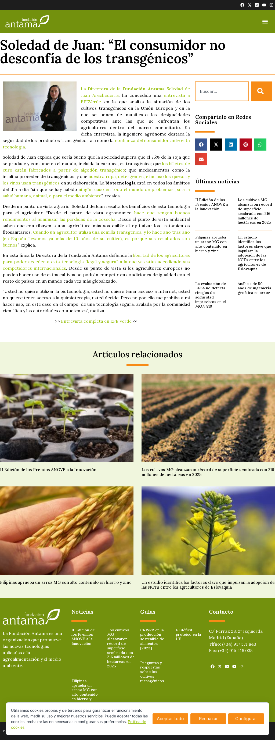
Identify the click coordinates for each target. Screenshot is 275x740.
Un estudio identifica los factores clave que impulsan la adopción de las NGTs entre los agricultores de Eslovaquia (254, 253)
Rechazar (208, 718)
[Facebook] (242, 5)
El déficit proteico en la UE (188, 635)
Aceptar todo (170, 718)
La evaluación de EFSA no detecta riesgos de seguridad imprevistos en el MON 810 (210, 295)
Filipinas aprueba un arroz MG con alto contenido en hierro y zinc (211, 244)
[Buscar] (261, 91)
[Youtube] (264, 5)
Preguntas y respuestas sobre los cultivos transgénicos (152, 671)
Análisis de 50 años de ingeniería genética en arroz (254, 288)
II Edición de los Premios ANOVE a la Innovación (211, 204)
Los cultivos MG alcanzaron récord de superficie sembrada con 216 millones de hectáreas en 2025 (255, 211)
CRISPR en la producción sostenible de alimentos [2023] (152, 639)
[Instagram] (271, 5)
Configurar (246, 718)
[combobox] (222, 91)
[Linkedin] (256, 5)
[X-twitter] (249, 5)
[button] (265, 21)
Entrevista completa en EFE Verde (96, 321)
